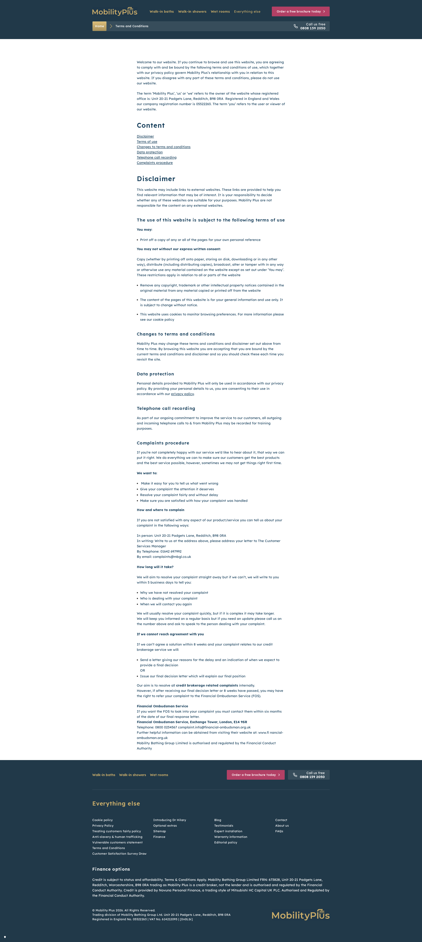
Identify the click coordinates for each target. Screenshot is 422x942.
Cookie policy (102, 820)
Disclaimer (145, 136)
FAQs (279, 831)
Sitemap (159, 831)
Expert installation (228, 831)
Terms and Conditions (108, 848)
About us (282, 825)
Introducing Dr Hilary (169, 820)
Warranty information (230, 837)
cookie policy (163, 319)
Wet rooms (220, 11)
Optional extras (165, 825)
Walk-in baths (162, 11)
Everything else (247, 11)
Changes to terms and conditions (164, 147)
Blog (217, 820)
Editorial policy (225, 842)
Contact (281, 820)
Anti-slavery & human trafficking (117, 837)
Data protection (150, 152)
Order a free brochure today (254, 775)
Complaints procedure (155, 163)
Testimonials (223, 825)
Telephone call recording (157, 157)
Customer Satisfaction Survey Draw (119, 853)
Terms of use (147, 141)
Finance (159, 837)
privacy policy (182, 394)
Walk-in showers (192, 11)
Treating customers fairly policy (116, 831)
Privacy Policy (103, 825)
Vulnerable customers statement (117, 842)
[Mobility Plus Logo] (114, 11)
